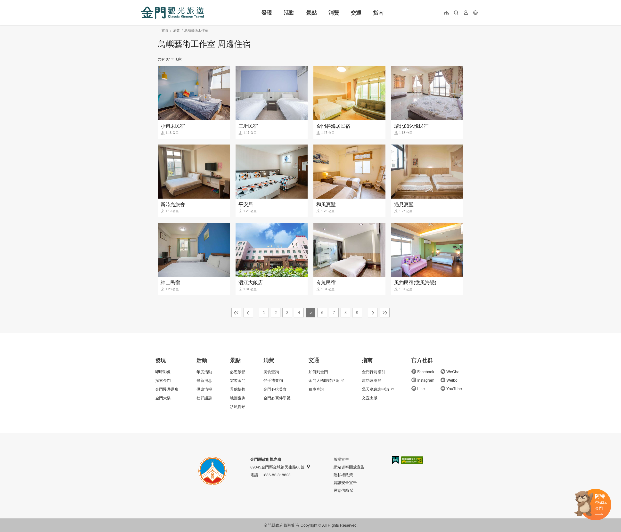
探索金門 (163, 380)
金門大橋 (163, 398)
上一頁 (248, 312)
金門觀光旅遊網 (172, 13)
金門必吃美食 (275, 389)
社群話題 (204, 398)
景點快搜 (237, 389)
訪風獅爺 (237, 406)
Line (421, 388)
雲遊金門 (237, 380)
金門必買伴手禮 (277, 398)
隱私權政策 (343, 474)
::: (142, 3)
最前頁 (236, 312)
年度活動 (204, 371)
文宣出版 (369, 398)
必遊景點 (237, 371)
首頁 (165, 30)
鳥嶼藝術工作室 (196, 30)
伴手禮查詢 (273, 380)
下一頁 (372, 312)
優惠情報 (204, 389)
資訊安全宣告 (345, 482)
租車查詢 (316, 389)
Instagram (425, 380)
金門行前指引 (373, 371)
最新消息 (204, 380)
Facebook (425, 371)
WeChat (453, 371)
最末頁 (385, 312)
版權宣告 (341, 459)
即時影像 (163, 371)
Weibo (452, 380)
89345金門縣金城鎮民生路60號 (277, 467)
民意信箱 (341, 490)
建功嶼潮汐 (371, 380)
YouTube (454, 388)
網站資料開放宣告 (349, 467)
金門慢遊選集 (167, 389)
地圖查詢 (237, 398)
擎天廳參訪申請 (375, 389)
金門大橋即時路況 (324, 380)
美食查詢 (271, 371)
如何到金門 (318, 371)
